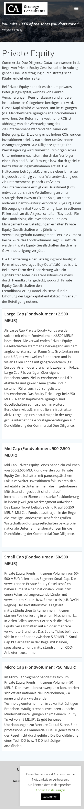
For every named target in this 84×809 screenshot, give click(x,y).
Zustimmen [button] (50, 796)
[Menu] (76, 8)
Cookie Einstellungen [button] (50, 790)
